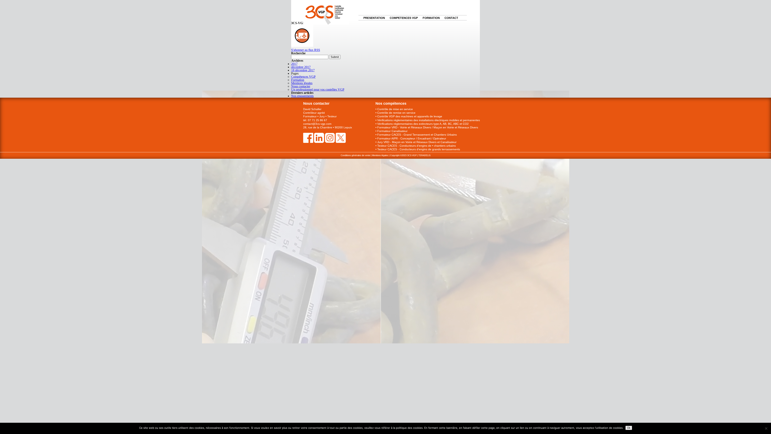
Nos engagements (302, 96)
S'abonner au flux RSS (305, 50)
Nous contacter (300, 86)
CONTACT (451, 17)
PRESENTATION (374, 17)
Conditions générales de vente (355, 155)
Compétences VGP (303, 76)
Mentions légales (301, 83)
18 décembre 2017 (303, 70)
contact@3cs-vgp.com (317, 123)
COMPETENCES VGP (404, 17)
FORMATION (431, 17)
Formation (297, 80)
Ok (628, 427)
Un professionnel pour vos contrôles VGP (317, 89)
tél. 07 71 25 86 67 (315, 120)
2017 (294, 64)
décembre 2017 (301, 67)
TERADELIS (424, 155)
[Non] (766, 428)
